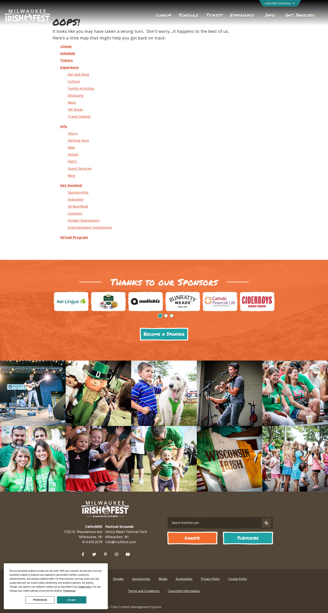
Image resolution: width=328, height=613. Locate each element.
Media (162, 579)
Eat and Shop (78, 74)
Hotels (73, 154)
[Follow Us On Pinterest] (105, 554)
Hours (73, 133)
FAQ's (72, 161)
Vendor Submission (83, 220)
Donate (118, 579)
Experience (69, 67)
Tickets (66, 60)
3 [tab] (171, 315)
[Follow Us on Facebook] (83, 554)
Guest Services (80, 168)
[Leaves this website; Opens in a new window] (71, 301)
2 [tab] (166, 315)
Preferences (40, 600)
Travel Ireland (79, 116)
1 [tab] (160, 315)
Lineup (66, 46)
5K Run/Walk (78, 206)
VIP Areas (75, 109)
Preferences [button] (69, 590)
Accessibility (184, 579)
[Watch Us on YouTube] (127, 554)
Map (71, 147)
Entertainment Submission (90, 227)
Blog (71, 175)
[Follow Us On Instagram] (116, 554)
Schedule (67, 53)
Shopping (76, 95)
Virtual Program (74, 237)
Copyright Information (184, 591)
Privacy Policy (210, 579)
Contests (75, 213)
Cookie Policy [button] (84, 586)
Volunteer (76, 199)
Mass (72, 102)
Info (63, 126)
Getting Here (78, 140)
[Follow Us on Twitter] (94, 554)
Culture (74, 81)
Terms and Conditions (143, 591)
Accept (72, 600)
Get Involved (71, 185)
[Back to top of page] (306, 603)
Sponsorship (78, 192)
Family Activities (81, 88)
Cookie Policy (237, 579)
